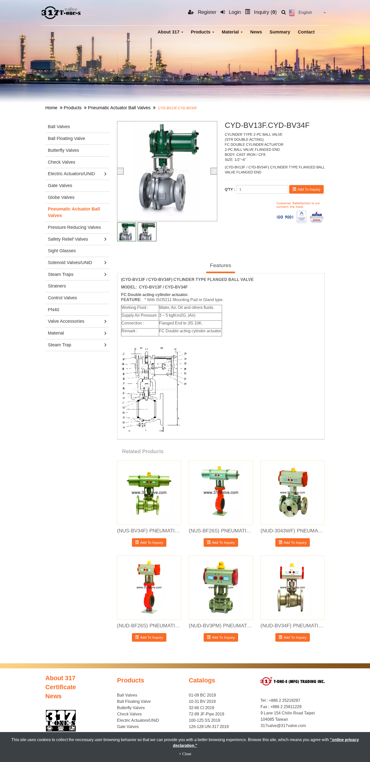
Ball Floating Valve (66, 138)
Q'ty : (230, 189)
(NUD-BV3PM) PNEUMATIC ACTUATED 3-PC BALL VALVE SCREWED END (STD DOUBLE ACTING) (221, 625)
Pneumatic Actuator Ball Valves (119, 107)
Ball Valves (59, 126)
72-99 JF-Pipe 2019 (206, 714)
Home (51, 107)
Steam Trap (59, 344)
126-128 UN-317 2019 (209, 726)
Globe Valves (61, 197)
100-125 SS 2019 (204, 720)
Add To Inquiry (308, 189)
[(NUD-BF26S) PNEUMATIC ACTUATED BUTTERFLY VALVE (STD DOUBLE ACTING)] (149, 588)
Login (234, 12)
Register (206, 12)
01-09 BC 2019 (202, 695)
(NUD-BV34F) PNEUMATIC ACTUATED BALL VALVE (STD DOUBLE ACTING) (293, 625)
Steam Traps (60, 274)
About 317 (169, 31)
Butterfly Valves (63, 150)
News (256, 31)
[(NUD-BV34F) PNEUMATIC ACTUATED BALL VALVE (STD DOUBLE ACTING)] (293, 588)
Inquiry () (264, 12)
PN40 (53, 309)
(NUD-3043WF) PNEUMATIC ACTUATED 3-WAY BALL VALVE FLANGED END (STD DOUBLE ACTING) (293, 530)
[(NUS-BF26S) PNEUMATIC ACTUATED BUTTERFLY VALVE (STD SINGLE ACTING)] (221, 493)
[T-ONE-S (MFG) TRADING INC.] (61, 12)
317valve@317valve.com (283, 725)
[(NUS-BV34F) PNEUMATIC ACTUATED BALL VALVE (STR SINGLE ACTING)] (149, 493)
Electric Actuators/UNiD (71, 173)
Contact (306, 31)
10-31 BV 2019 (202, 701)
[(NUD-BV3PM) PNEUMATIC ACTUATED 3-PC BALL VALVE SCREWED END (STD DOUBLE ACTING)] (221, 588)
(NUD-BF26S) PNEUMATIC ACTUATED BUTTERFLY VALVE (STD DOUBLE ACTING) (149, 625)
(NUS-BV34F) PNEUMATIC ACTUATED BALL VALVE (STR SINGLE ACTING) (149, 530)
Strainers (57, 285)
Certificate (60, 687)
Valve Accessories (66, 321)
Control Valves (62, 297)
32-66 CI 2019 (201, 708)
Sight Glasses (62, 250)
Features (220, 265)
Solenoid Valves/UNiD (70, 262)
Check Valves (61, 162)
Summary (280, 31)
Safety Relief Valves (68, 239)
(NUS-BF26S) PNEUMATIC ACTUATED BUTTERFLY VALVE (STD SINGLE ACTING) (221, 530)
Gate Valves (60, 185)
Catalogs (202, 680)
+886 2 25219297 (284, 700)
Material (231, 31)
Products (201, 31)
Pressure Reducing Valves (74, 227)
